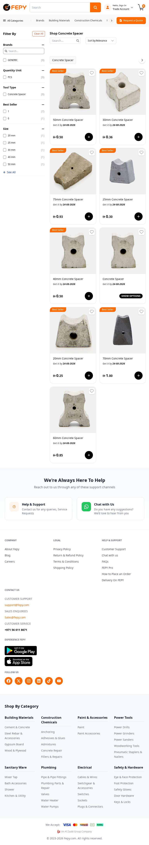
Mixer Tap (11, 777)
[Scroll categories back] (31, 20)
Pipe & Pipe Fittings (53, 777)
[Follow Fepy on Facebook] (8, 681)
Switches (83, 794)
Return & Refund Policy (68, 555)
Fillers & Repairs (51, 756)
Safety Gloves (122, 789)
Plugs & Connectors (90, 806)
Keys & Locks (122, 802)
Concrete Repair (51, 750)
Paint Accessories (89, 733)
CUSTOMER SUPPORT (18, 599)
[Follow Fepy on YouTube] (59, 681)
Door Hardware (124, 795)
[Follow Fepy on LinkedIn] (39, 681)
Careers (10, 561)
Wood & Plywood (15, 750)
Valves (45, 794)
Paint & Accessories (92, 717)
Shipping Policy (63, 568)
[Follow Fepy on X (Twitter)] (19, 681)
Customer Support (114, 549)
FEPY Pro (107, 568)
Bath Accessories (16, 783)
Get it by (64, 125)
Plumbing (48, 767)
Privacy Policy (62, 549)
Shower (9, 789)
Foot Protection (123, 783)
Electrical (85, 767)
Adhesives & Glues (53, 738)
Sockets (82, 800)
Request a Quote (133, 20)
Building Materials (19, 717)
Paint (81, 727)
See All (11, 172)
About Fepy (12, 549)
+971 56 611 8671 (16, 630)
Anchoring (48, 732)
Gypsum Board (14, 744)
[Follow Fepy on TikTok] (49, 681)
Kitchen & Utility (15, 795)
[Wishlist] (92, 73)
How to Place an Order (116, 574)
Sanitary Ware (16, 767)
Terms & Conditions (66, 561)
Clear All (38, 33)
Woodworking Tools (126, 746)
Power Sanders (123, 739)
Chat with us (110, 555)
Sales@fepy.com (15, 617)
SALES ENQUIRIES (16, 611)
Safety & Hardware (128, 767)
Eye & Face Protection (128, 777)
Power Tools (123, 717)
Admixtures (48, 744)
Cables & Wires (87, 777)
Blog (7, 555)
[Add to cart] (89, 137)
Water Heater (49, 800)
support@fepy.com (17, 605)
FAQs (105, 561)
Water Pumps (50, 806)
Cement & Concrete (17, 727)
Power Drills (122, 727)
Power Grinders (124, 733)
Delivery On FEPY (113, 580)
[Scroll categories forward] (111, 20)
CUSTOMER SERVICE (18, 623)
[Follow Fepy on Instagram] (29, 681)
